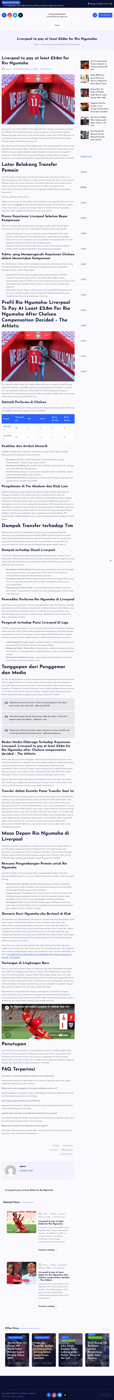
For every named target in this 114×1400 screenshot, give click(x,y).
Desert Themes (18, 1399)
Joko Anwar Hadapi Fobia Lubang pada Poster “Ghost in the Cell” (43, 1354)
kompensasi (68, 1148)
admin (8, 72)
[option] (17, 1352)
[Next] (107, 1331)
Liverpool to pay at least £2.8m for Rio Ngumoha (60, 47)
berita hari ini (42, 1343)
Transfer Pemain (19, 72)
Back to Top (106, 1397)
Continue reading (46, 1253)
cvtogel (30, 1173)
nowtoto (18, 207)
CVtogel (84, 174)
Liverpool (54, 1152)
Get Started (105, 18)
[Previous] (103, 1331)
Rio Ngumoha (68, 1152)
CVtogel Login (86, 159)
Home (57, 28)
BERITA (38, 1340)
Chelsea (56, 1148)
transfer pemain (67, 1157)
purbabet (23, 1173)
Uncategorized (15, 1340)
